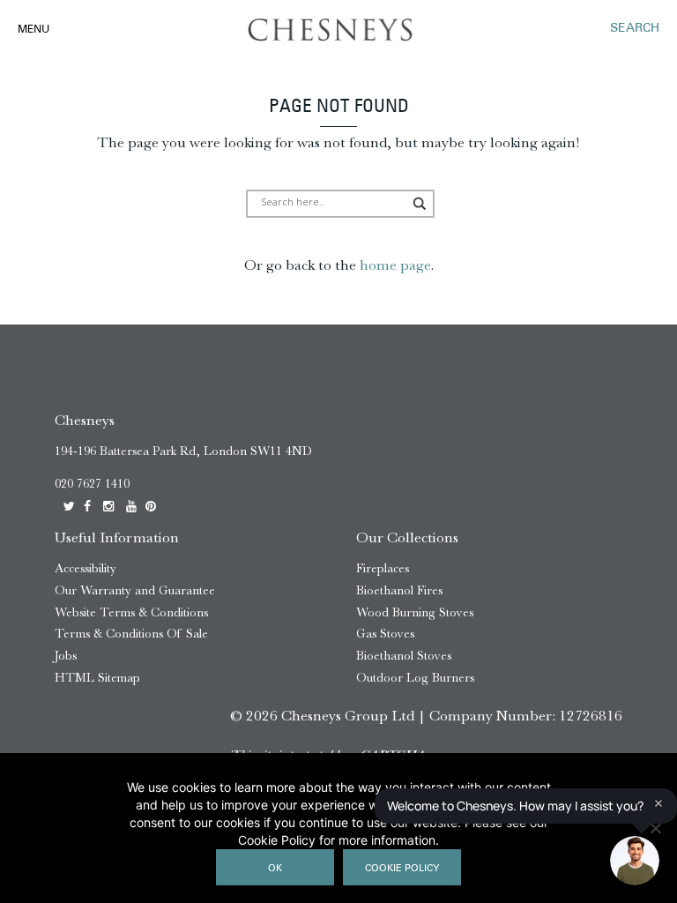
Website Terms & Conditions (131, 612)
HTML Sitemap (97, 677)
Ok (275, 869)
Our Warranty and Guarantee (135, 590)
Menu (33, 30)
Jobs (66, 655)
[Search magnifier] (420, 203)
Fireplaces (382, 568)
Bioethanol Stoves (403, 655)
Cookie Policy (402, 869)
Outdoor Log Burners (415, 677)
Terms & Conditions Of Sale (131, 633)
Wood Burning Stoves (414, 612)
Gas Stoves (385, 633)
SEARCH (634, 28)
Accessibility (85, 568)
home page (395, 264)
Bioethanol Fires (399, 590)
